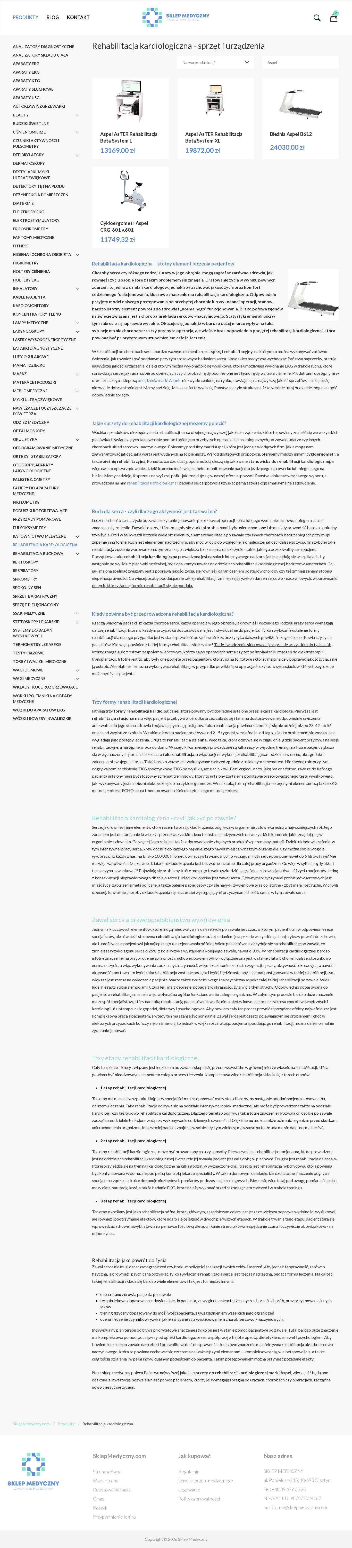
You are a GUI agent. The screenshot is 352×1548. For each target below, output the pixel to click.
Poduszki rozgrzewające (40, 510)
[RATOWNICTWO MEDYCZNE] (77, 536)
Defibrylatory (28, 154)
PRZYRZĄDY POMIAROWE (37, 519)
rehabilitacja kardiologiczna (152, 482)
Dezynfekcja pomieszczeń (40, 194)
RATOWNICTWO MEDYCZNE (39, 536)
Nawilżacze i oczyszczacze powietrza (42, 411)
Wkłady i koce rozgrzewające (45, 687)
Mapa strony (105, 1480)
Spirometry (25, 579)
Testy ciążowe (29, 653)
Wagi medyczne (29, 678)
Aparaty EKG (26, 72)
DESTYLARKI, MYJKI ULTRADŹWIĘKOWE (31, 174)
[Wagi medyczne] (77, 679)
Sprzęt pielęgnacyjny (36, 604)
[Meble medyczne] (77, 391)
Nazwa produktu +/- (199, 62)
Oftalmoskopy (29, 430)
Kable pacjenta (29, 297)
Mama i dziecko (29, 365)
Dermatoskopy (29, 163)
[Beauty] (77, 115)
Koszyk (100, 1508)
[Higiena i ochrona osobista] (77, 254)
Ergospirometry (30, 228)
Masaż (20, 373)
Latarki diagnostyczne (38, 348)
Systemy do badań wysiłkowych (32, 633)
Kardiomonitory (31, 305)
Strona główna (107, 1471)
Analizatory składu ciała (40, 55)
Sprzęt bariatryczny (35, 596)
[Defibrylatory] (77, 155)
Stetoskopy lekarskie (36, 621)
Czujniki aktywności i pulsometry (36, 143)
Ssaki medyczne (29, 613)
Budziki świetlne (31, 123)
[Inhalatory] (77, 289)
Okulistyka (25, 439)
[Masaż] (77, 374)
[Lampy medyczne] (77, 323)
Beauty (21, 115)
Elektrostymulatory (36, 220)
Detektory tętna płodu (39, 186)
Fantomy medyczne (33, 237)
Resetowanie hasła (112, 1489)
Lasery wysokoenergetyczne (44, 339)
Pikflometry (26, 502)
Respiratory (25, 570)
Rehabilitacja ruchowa (38, 553)
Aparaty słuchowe (33, 89)
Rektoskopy (25, 562)
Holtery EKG (26, 280)
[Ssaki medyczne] (77, 613)
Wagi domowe (28, 670)
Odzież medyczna (31, 422)
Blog (53, 17)
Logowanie (189, 1489)
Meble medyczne (30, 390)
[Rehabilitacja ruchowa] (77, 553)
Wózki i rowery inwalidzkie (42, 718)
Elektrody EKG (28, 211)
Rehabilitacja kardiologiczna (45, 544)
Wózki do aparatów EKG (39, 710)
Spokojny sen (27, 587)
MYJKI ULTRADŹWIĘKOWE (37, 399)
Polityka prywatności (199, 1499)
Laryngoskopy (28, 331)
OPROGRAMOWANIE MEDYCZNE (43, 447)
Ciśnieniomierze (29, 132)
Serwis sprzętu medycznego (205, 1480)
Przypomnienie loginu (114, 1517)
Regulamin (188, 1471)
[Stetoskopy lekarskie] (77, 622)
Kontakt (78, 17)
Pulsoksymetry (29, 527)
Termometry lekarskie (37, 644)
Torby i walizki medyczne (39, 661)
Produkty (25, 17)
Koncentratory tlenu (37, 314)
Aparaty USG (26, 97)
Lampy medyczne (30, 322)
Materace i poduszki (34, 382)
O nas (98, 1499)
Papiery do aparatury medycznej (36, 491)
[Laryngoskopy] (77, 331)
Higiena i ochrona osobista (42, 254)
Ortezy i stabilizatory (37, 456)
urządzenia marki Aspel (158, 380)
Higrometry (26, 263)
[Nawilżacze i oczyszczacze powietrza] (77, 408)
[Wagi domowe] (77, 670)
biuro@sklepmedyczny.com (300, 1507)
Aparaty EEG (26, 63)
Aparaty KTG (26, 80)
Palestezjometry (31, 479)
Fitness (20, 246)
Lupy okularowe (31, 356)
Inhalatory (25, 288)
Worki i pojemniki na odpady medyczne (42, 698)
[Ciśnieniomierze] (77, 132)
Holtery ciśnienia (31, 271)
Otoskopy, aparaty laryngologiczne (33, 468)
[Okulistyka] (77, 439)
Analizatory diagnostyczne (43, 46)
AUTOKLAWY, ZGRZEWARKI (39, 106)
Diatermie (23, 203)
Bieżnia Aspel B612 (291, 134)
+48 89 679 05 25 (289, 1489)
